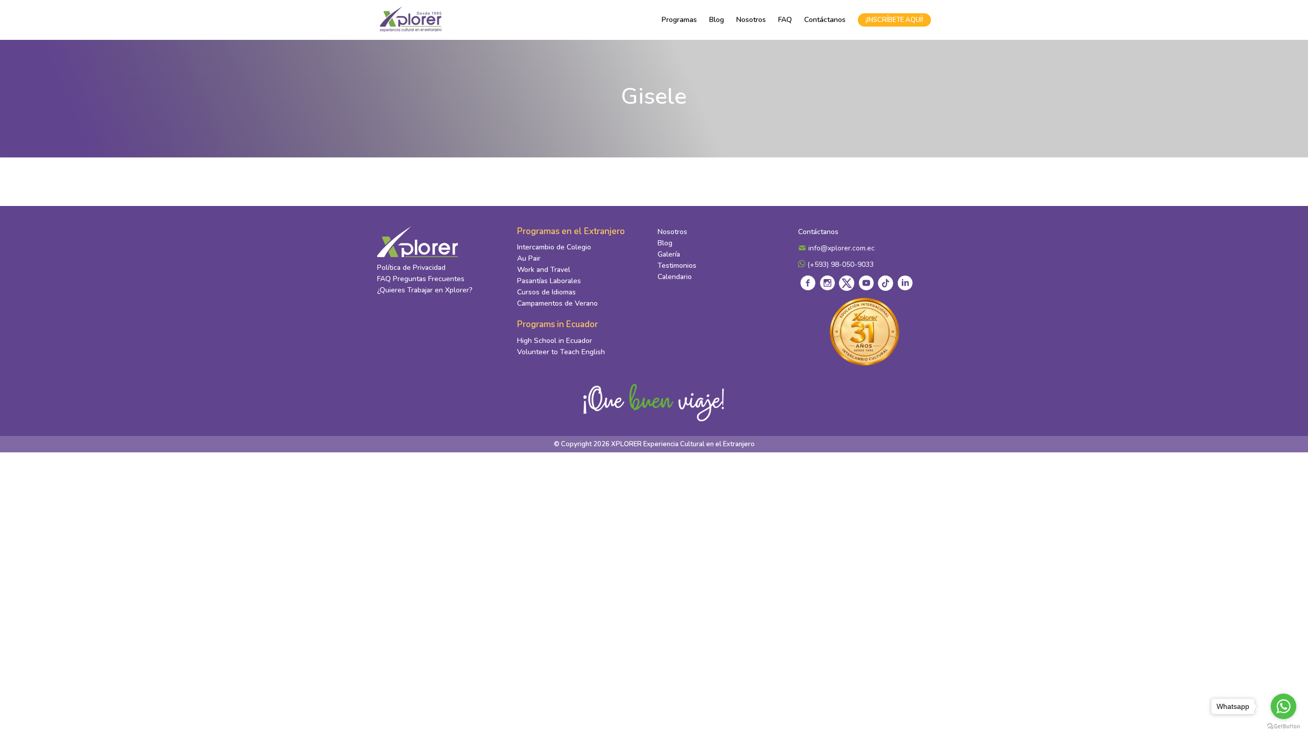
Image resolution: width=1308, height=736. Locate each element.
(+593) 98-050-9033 (839, 264)
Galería (669, 254)
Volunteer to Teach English (561, 352)
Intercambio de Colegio (554, 247)
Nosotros (751, 20)
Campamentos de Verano (557, 303)
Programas (679, 20)
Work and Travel (543, 269)
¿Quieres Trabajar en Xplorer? (425, 290)
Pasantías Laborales (549, 281)
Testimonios (677, 265)
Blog (716, 20)
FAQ (785, 20)
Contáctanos (825, 20)
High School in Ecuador (554, 341)
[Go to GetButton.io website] (1283, 726)
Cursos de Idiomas (546, 292)
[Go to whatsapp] (1283, 706)
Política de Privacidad (411, 267)
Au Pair (529, 258)
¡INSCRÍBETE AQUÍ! (894, 20)
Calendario (675, 277)
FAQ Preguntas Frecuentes (420, 279)
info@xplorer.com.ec (840, 248)
